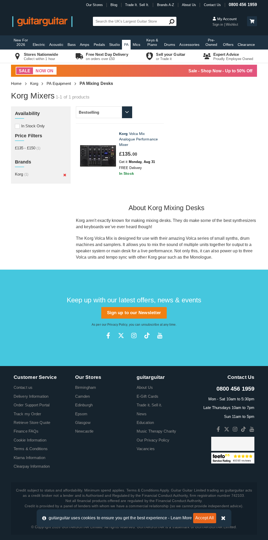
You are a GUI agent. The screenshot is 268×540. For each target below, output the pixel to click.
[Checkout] (251, 21)
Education (145, 422)
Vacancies (146, 448)
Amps (84, 44)
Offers (228, 44)
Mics (136, 44)
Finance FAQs (26, 431)
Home (16, 83)
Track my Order (27, 414)
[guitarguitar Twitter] (121, 335)
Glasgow (83, 422)
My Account (226, 19)
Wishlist (232, 24)
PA (126, 44)
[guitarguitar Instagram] (134, 335)
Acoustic (56, 44)
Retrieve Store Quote (32, 422)
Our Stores (94, 5)
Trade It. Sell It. (137, 5)
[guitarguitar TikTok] (147, 335)
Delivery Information (31, 396)
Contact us (23, 387)
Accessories (189, 44)
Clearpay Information (32, 466)
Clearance (246, 44)
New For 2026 (21, 42)
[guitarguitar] (42, 21)
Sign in (218, 24)
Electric (39, 44)
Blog (113, 5)
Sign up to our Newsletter (134, 312)
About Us (189, 5)
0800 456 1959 (243, 4)
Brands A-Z (165, 5)
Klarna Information (29, 457)
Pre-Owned (211, 42)
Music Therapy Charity (156, 431)
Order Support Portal (31, 405)
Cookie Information (30, 440)
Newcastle (84, 431)
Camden (82, 396)
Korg (34, 83)
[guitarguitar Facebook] (108, 335)
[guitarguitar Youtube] (160, 335)
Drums (169, 44)
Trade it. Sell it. (149, 405)
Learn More (181, 518)
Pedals (99, 44)
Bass (72, 44)
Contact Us (212, 5)
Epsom (81, 414)
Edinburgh (84, 405)
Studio (114, 44)
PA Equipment (59, 83)
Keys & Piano (152, 42)
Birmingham (85, 387)
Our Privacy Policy (153, 440)
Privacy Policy (117, 324)
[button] (252, 21)
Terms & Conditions (31, 448)
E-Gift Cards (147, 396)
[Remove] (65, 174)
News (142, 414)
